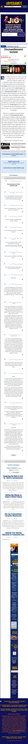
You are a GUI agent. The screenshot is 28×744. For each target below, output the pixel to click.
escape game (13, 104)
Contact (20, 738)
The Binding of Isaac (11, 710)
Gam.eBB (3, 86)
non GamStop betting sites (20, 13)
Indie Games (14, 706)
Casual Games (15, 705)
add (14, 653)
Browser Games (23, 705)
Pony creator (21, 710)
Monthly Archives (14, 667)
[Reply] (22, 187)
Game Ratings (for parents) (16, 737)
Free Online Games (5, 705)
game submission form (19, 730)
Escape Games (22, 706)
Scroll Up (10, 465)
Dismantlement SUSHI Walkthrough (12, 154)
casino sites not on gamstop (10, 13)
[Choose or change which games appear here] (16, 649)
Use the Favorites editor (14, 661)
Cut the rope (14, 709)
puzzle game (19, 88)
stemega (10, 205)
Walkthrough (10, 46)
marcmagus (11, 192)
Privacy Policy (5, 736)
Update (13, 455)
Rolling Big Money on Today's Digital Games (13, 496)
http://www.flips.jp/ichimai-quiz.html (13, 245)
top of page (19, 468)
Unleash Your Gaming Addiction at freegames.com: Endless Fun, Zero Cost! (13, 535)
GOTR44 (13, 303)
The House (21, 709)
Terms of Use (13, 736)
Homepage (16, 465)
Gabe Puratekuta (12, 252)
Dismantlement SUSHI (11, 91)
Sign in (11, 470)
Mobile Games (6, 706)
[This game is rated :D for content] (25, 63)
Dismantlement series (17, 115)
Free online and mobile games (15, 4)
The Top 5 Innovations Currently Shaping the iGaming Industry (13, 516)
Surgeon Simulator (5, 709)
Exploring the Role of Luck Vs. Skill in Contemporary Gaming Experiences (13, 478)
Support (20, 736)
